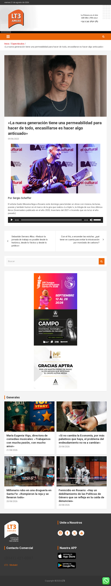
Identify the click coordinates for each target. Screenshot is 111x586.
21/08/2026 (12, 450)
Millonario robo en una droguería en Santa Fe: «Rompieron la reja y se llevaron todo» (29, 494)
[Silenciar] (91, 219)
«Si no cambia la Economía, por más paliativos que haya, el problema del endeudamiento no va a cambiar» (81, 439)
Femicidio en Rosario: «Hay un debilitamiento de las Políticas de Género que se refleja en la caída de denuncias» (81, 496)
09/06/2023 (13, 139)
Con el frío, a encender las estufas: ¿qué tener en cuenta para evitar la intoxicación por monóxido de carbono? (79, 239)
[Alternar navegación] (8, 36)
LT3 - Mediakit (10, 565)
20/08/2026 (64, 446)
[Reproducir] (11, 219)
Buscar (101, 261)
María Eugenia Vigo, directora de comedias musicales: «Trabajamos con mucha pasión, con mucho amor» (28, 441)
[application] (55, 220)
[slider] (98, 219)
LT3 (63, 580)
